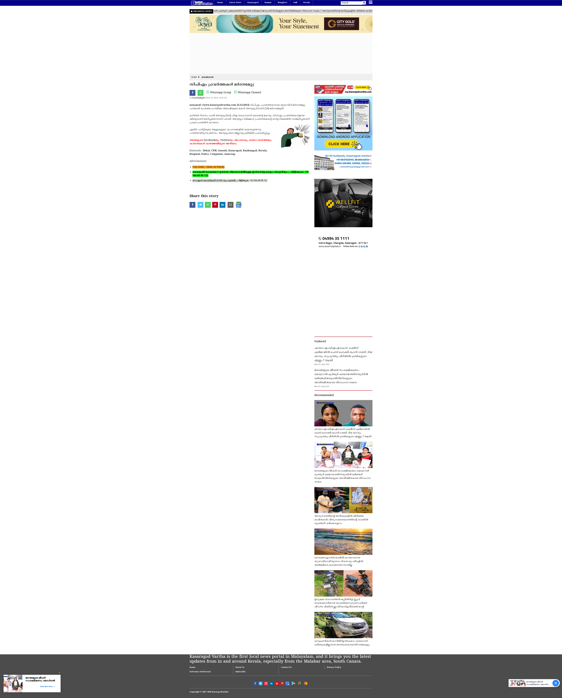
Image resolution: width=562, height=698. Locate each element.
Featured (320, 341)
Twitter (224, 140)
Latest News (235, 2)
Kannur (268, 2)
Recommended (324, 395)
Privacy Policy (334, 667)
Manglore (282, 2)
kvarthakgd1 (198, 98)
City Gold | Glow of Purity (208, 167)
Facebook (209, 140)
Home (220, 2)
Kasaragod (252, 2)
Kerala (306, 2)
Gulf (295, 2)
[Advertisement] (277, 53)
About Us (239, 667)
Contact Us (286, 667)
